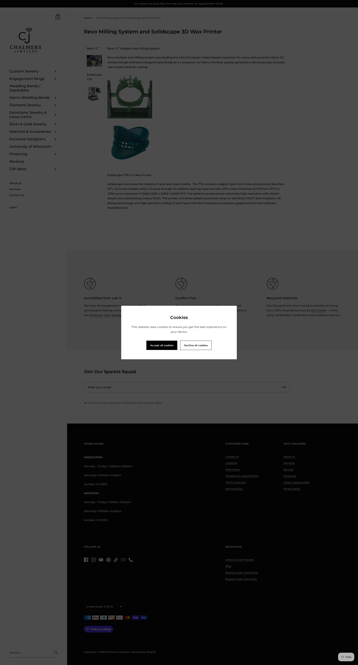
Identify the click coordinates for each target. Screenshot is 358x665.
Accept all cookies (161, 345)
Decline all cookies (196, 345)
